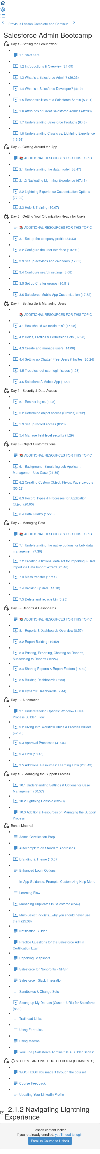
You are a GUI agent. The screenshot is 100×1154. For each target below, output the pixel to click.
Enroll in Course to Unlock (50, 1140)
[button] (3, 4)
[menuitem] (3, 10)
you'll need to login (69, 1134)
